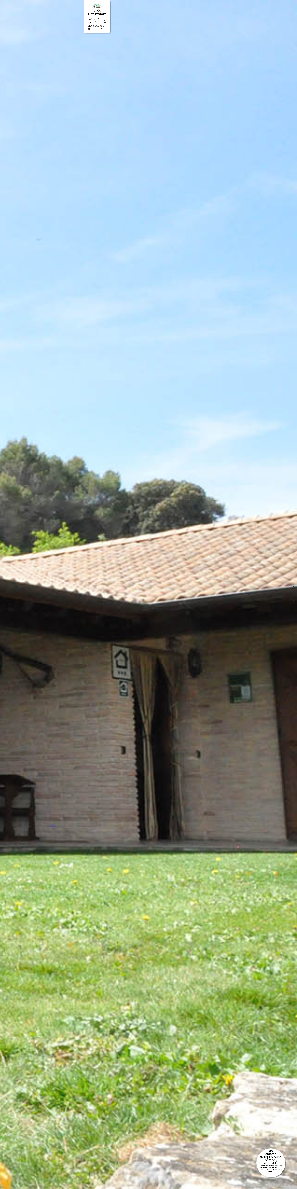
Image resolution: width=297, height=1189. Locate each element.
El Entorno (100, 22)
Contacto (93, 29)
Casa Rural (97, 12)
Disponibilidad (96, 25)
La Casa (91, 19)
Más (102, 29)
